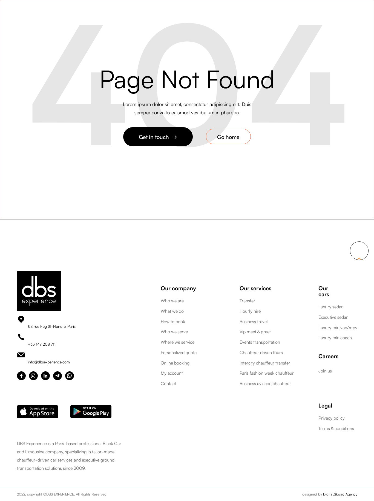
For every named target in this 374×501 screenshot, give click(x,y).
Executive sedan (333, 317)
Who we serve (174, 331)
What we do (172, 311)
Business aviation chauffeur (265, 383)
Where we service (177, 342)
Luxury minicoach (335, 337)
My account (172, 373)
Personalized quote (179, 352)
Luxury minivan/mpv (337, 327)
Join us (325, 371)
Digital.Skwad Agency (340, 494)
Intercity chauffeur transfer (265, 362)
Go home (228, 136)
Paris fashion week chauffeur (267, 373)
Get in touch (158, 136)
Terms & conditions (336, 428)
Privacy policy (331, 417)
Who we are (172, 300)
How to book (173, 321)
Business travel (254, 321)
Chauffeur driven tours (261, 352)
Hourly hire (250, 311)
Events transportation (260, 342)
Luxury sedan (331, 306)
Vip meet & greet (255, 331)
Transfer (247, 300)
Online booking (175, 362)
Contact (168, 383)
